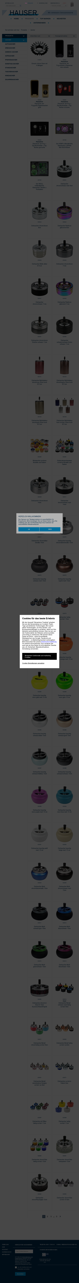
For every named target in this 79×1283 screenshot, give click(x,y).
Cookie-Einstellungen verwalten (33, 663)
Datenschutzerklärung (48, 641)
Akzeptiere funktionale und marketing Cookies (38, 656)
